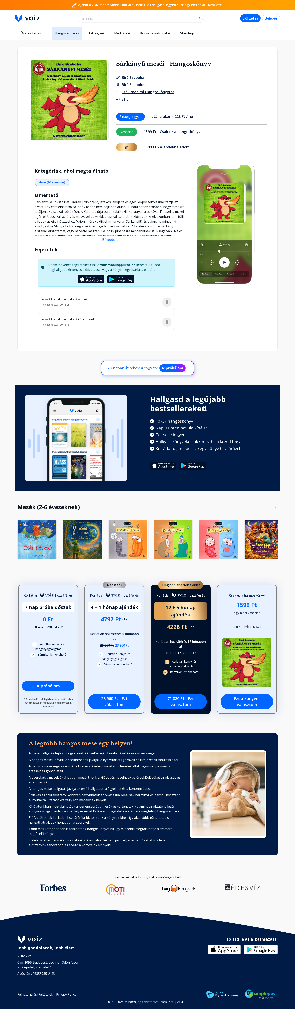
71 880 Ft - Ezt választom (180, 701)
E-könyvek (97, 33)
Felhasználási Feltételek (35, 994)
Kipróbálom (172, 368)
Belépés (271, 18)
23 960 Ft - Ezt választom (114, 701)
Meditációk (122, 33)
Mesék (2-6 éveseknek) (52, 182)
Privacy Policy (66, 994)
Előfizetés (250, 18)
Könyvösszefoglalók (155, 33)
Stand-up (187, 33)
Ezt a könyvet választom (247, 701)
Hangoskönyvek (67, 33)
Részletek (216, 5)
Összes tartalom (33, 33)
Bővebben (110, 239)
